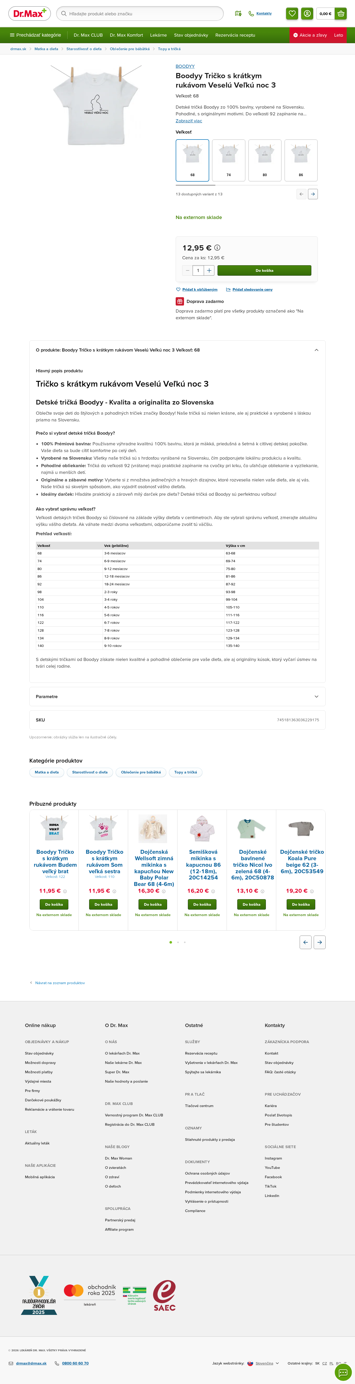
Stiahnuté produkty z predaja (210, 1139)
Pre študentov (277, 1124)
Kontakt (271, 1053)
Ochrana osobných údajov (207, 1173)
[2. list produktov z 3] (178, 942)
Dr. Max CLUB (88, 35)
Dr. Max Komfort (126, 35)
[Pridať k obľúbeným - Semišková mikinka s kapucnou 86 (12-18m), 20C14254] (221, 816)
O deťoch (113, 1186)
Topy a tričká (185, 772)
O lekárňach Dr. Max (122, 1053)
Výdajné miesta (38, 1081)
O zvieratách (115, 1167)
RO (338, 1363)
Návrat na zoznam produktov (60, 983)
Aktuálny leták (37, 1143)
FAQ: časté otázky (280, 1072)
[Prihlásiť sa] (307, 13)
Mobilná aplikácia (40, 1177)
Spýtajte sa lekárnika (203, 1072)
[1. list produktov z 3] (171, 942)
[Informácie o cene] (217, 247)
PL (331, 1363)
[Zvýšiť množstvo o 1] (209, 270)
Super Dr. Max (117, 1072)
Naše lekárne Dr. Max (123, 1062)
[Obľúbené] (292, 13)
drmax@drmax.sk (31, 1363)
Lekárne (158, 35)
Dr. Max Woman (118, 1158)
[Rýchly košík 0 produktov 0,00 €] (341, 13)
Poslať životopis (278, 1115)
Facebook (273, 1177)
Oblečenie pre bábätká (141, 772)
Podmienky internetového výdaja (213, 1192)
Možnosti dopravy (40, 1062)
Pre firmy (32, 1090)
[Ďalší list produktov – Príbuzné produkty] (320, 942)
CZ (324, 1363)
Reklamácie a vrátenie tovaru (49, 1109)
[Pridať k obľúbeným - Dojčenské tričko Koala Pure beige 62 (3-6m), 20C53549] (319, 816)
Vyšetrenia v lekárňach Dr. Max (211, 1062)
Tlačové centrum (199, 1105)
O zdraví (112, 1177)
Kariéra (271, 1105)
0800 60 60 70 (75, 1363)
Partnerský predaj (120, 1220)
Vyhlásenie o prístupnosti (206, 1201)
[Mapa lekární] (238, 13)
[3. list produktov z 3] (184, 942)
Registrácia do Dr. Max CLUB (130, 1124)
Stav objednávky (191, 35)
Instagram (273, 1158)
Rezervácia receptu (235, 35)
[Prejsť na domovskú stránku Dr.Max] (29, 13)
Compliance (195, 1210)
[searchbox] (140, 13)
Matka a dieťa (47, 772)
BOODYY (185, 66)
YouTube (272, 1167)
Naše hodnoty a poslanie (126, 1081)
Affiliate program (119, 1229)
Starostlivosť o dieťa (90, 772)
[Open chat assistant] (343, 1372)
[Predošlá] (301, 194)
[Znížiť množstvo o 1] (187, 270)
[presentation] (54, 829)
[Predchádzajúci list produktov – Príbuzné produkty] (306, 942)
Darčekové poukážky (43, 1100)
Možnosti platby (38, 1072)
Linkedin (272, 1195)
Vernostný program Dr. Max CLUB (134, 1115)
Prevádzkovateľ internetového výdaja (216, 1182)
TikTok (271, 1186)
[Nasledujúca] (313, 194)
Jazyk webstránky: (228, 1363)
